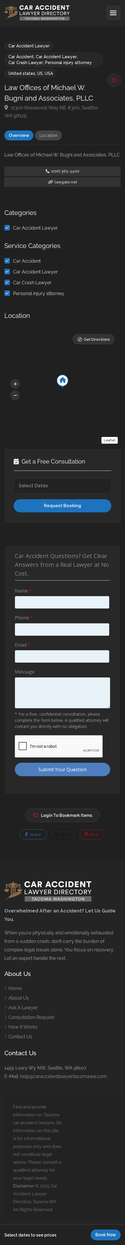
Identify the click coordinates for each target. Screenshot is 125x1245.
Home (15, 988)
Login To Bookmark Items (66, 815)
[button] (15, 384)
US (40, 73)
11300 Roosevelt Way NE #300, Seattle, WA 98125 (51, 111)
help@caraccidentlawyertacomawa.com (63, 1076)
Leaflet (109, 440)
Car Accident (21, 56)
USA (49, 73)
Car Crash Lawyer (25, 62)
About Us (18, 998)
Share (35, 834)
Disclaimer (23, 1186)
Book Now (105, 1234)
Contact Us (20, 1036)
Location (48, 135)
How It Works (22, 1027)
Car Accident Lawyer (28, 46)
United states (21, 73)
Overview (19, 135)
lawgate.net (65, 182)
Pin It (93, 834)
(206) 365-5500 (64, 171)
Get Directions (97, 339)
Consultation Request (31, 1017)
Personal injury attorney (68, 62)
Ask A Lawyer (23, 1007)
